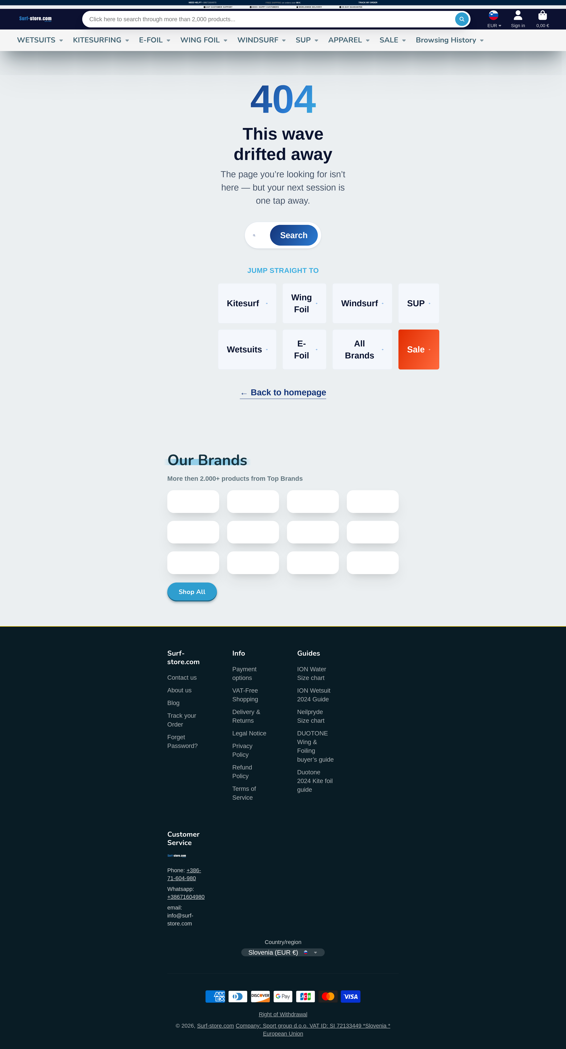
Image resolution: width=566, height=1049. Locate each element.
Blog (173, 702)
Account (518, 19)
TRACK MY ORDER (367, 2)
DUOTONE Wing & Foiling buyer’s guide (315, 746)
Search (294, 235)
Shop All (192, 591)
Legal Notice (249, 733)
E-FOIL (151, 40)
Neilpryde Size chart (311, 716)
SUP (303, 40)
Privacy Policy (242, 750)
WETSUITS (36, 40)
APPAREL (345, 40)
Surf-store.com (215, 1025)
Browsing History (446, 40)
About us (179, 690)
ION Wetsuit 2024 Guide (313, 695)
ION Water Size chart (311, 673)
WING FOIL (200, 40)
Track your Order (181, 720)
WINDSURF (257, 40)
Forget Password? (182, 741)
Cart (542, 19)
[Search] (462, 19)
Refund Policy (242, 771)
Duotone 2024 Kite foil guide (315, 781)
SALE (389, 40)
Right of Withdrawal (283, 1014)
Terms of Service (244, 793)
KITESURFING (97, 40)
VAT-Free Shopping (245, 695)
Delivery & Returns (246, 716)
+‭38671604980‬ (186, 897)
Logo (35, 19)
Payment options (244, 673)
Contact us (182, 677)
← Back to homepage (283, 392)
